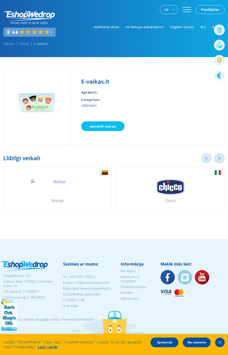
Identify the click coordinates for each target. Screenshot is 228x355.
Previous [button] (206, 158)
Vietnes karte (130, 298)
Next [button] (219, 158)
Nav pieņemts (196, 342)
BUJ (203, 27)
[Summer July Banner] (9, 329)
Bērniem (90, 105)
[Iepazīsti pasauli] (219, 45)
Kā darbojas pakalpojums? (145, 27)
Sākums (9, 44)
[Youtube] (202, 277)
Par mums (128, 271)
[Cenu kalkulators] (219, 30)
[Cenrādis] (219, 75)
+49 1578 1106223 (82, 277)
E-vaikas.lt (41, 44)
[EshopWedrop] (29, 17)
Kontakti (126, 293)
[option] (57, 189)
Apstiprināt (164, 342)
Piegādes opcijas (182, 27)
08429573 (38, 297)
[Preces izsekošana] (219, 60)
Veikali (24, 44)
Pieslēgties (210, 9)
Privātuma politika (133, 287)
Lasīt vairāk (47, 347)
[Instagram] (185, 277)
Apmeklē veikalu (103, 126)
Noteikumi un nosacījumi (130, 279)
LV (166, 9)
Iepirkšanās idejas (106, 27)
